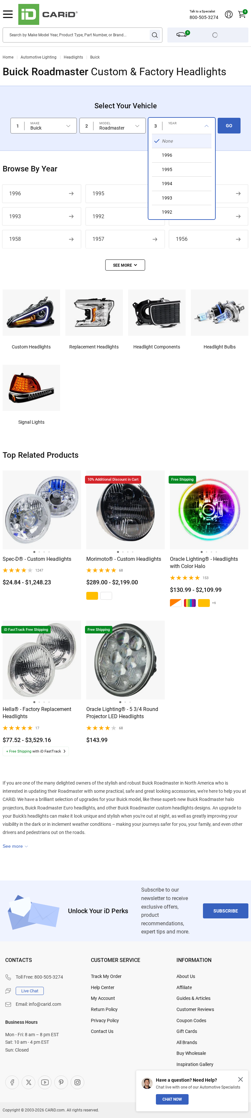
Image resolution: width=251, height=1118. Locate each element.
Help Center (102, 987)
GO (229, 125)
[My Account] (228, 14)
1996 (15, 193)
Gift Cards (186, 1031)
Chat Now (172, 1099)
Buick (95, 57)
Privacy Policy (105, 1020)
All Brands (186, 1042)
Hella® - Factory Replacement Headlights (37, 712)
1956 (182, 239)
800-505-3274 (204, 17)
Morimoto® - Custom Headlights (123, 559)
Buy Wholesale (191, 1053)
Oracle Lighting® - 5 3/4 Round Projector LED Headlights (122, 712)
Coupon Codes (191, 1020)
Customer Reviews (195, 1009)
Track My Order (106, 976)
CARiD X (28, 1082)
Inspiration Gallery (194, 1064)
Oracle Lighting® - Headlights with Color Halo (204, 562)
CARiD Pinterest (61, 1082)
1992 (98, 216)
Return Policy (104, 1009)
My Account (103, 998)
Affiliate (184, 987)
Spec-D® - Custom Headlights (37, 559)
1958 (15, 239)
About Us (185, 976)
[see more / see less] (125, 265)
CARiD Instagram (77, 1082)
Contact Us (102, 1031)
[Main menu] (8, 14)
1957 (98, 239)
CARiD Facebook (12, 1082)
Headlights (73, 57)
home (8, 57)
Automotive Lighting (39, 57)
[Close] (240, 1079)
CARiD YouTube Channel (45, 1082)
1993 (15, 216)
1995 (98, 193)
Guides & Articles (193, 998)
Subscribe (225, 911)
